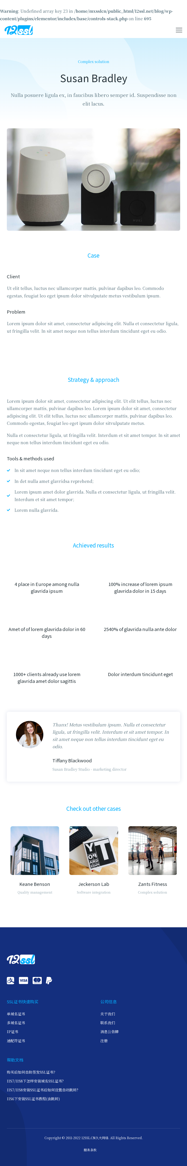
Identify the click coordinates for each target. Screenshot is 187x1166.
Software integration (94, 892)
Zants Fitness (152, 884)
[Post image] (34, 850)
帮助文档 (15, 1060)
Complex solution (93, 61)
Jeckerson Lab (93, 884)
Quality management (35, 892)
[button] (179, 30)
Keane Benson (34, 884)
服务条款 (90, 1150)
